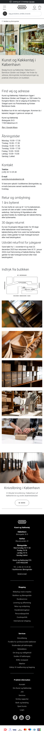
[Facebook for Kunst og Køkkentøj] (15, 717)
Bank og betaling (22, 703)
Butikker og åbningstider (11, 21)
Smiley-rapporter (22, 699)
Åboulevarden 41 (22, 541)
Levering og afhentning (22, 603)
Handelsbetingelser (22, 610)
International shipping (22, 621)
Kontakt (22, 684)
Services (22, 695)
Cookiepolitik (22, 617)
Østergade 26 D (22, 534)
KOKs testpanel (22, 660)
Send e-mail (22, 574)
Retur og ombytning (22, 606)
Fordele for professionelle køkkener (22, 642)
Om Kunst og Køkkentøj (22, 688)
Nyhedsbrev (22, 649)
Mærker (22, 664)
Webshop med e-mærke (22, 592)
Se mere (31, 2)
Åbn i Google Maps (9, 127)
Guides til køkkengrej (22, 656)
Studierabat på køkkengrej (22, 645)
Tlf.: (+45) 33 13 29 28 (22, 567)
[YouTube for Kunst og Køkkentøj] (21, 717)
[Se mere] (22, 468)
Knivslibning (22, 638)
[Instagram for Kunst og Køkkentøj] (27, 717)
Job (22, 692)
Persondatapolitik (22, 614)
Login (22, 710)
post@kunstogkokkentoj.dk (13, 179)
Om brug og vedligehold (22, 653)
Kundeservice (22, 599)
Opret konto (22, 706)
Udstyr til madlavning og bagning (22, 667)
